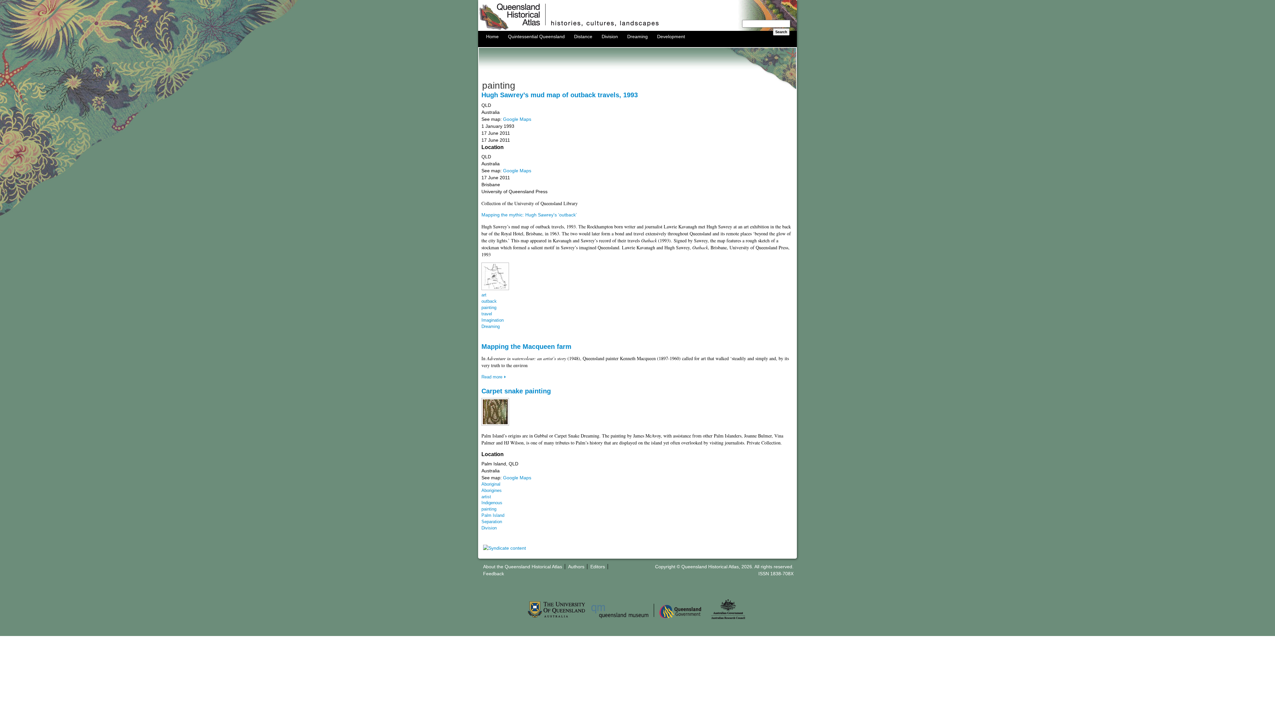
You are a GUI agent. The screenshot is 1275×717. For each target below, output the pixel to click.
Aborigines (491, 490)
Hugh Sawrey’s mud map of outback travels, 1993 (559, 95)
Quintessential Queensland (536, 36)
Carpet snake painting (516, 391)
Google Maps (517, 119)
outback (489, 301)
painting (488, 307)
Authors (576, 566)
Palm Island (492, 515)
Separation (491, 521)
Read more (491, 377)
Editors (597, 566)
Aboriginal (490, 484)
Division (610, 36)
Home (492, 36)
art (483, 295)
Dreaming (637, 36)
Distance (583, 36)
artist (486, 497)
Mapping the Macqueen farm (526, 346)
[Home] (637, 29)
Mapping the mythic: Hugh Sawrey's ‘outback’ (529, 214)
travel (486, 314)
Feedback (493, 573)
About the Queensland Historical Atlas (522, 566)
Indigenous (491, 503)
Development (671, 36)
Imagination (492, 320)
